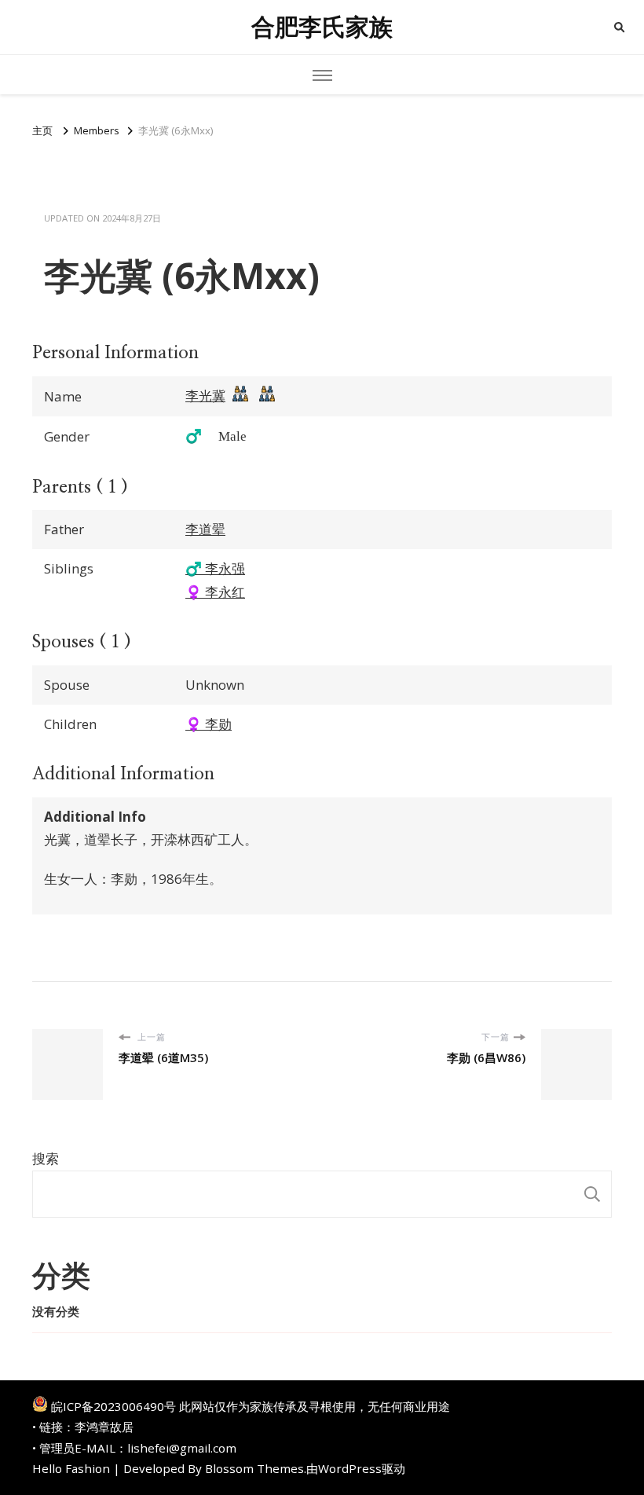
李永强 (215, 568)
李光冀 (205, 396)
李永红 (215, 592)
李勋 (208, 724)
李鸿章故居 (104, 1427)
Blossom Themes (254, 1468)
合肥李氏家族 (322, 27)
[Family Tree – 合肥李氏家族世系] (240, 397)
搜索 (45, 1158)
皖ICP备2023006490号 (113, 1406)
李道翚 (205, 529)
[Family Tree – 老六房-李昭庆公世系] (267, 397)
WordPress (350, 1468)
